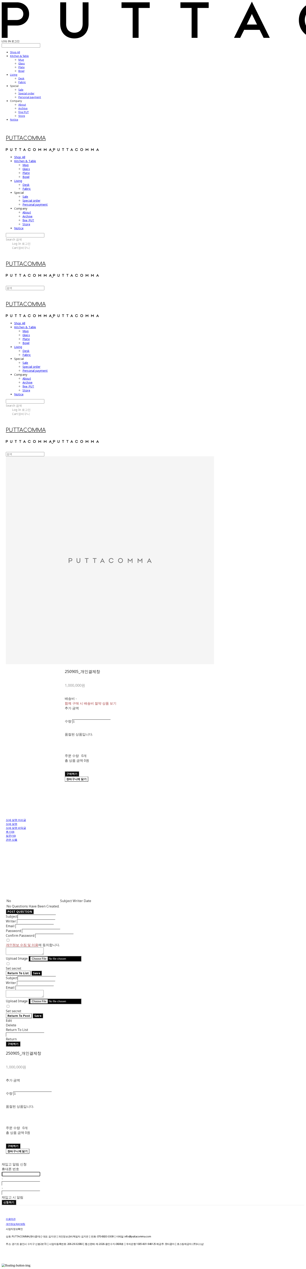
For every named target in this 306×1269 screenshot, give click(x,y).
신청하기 (9, 1202)
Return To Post (18, 1016)
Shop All (15, 52)
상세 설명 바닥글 (16, 828)
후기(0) (10, 832)
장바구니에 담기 (17, 1151)
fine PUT (23, 112)
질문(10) (11, 836)
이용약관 (11, 1219)
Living (13, 75)
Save (36, 973)
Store (21, 116)
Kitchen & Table (19, 56)
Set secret (13, 968)
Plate (21, 67)
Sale (20, 89)
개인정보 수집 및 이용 (22, 945)
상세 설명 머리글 (16, 820)
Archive (22, 108)
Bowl (21, 71)
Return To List (18, 973)
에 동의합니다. (33, 945)
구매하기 (13, 1044)
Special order (26, 93)
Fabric (22, 82)
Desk (21, 78)
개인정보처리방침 (15, 1224)
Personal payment (29, 97)
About (22, 104)
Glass (21, 63)
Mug (21, 60)
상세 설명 (11, 824)
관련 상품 (11, 840)
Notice (14, 119)
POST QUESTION (19, 911)
